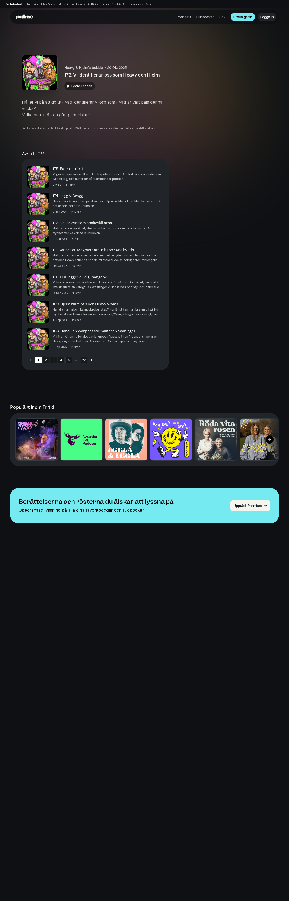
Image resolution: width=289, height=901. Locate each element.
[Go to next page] (91, 360)
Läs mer (148, 4)
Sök (222, 17)
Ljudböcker (205, 17)
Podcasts (183, 17)
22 (84, 360)
